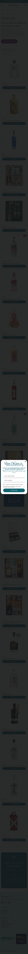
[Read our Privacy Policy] (24, 487)
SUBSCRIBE (14, 490)
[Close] (25, 461)
